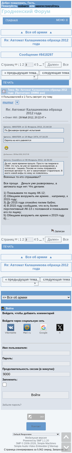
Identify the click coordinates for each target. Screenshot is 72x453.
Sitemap (53, 446)
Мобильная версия (36, 437)
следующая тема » (51, 74)
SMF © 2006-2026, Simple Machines (36, 443)
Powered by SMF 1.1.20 (36, 440)
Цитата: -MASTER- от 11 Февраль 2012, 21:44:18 (28, 127)
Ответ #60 (11, 117)
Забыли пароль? (11, 404)
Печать (8, 82)
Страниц (8, 64)
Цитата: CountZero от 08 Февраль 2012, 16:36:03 (28, 160)
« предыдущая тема (20, 73)
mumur (8, 102)
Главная (12, 20)
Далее (53, 64)
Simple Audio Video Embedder (30, 446)
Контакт (36, 426)
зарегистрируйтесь (47, 5)
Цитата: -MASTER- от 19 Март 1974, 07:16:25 (26, 137)
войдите (23, 5)
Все (66, 64)
